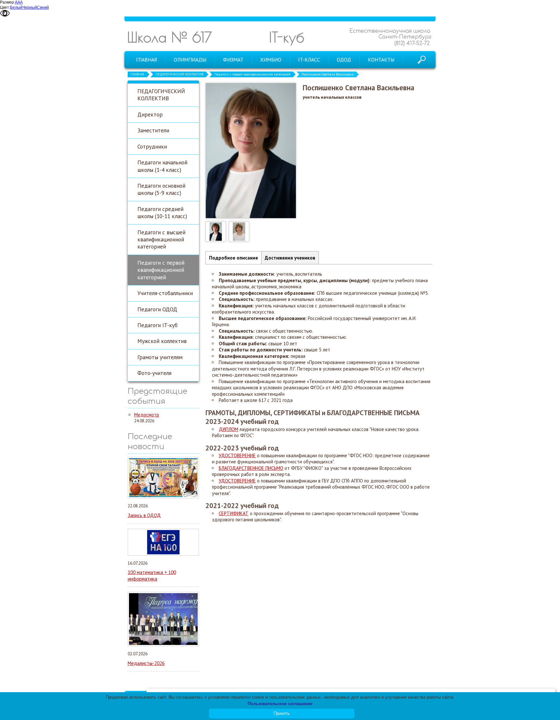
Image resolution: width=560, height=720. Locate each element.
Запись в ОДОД (144, 515)
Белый (16, 7)
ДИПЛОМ (228, 429)
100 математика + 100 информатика (152, 575)
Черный (29, 7)
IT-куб (286, 37)
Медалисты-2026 (146, 663)
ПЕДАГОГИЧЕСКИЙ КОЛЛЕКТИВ (179, 74)
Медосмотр (146, 415)
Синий (43, 7)
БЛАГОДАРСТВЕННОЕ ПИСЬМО (251, 468)
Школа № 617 (169, 37)
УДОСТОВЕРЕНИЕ (237, 455)
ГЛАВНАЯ (137, 74)
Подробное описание (233, 258)
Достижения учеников (290, 258)
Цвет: (5, 7)
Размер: (7, 2)
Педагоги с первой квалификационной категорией (252, 74)
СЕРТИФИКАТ (234, 513)
